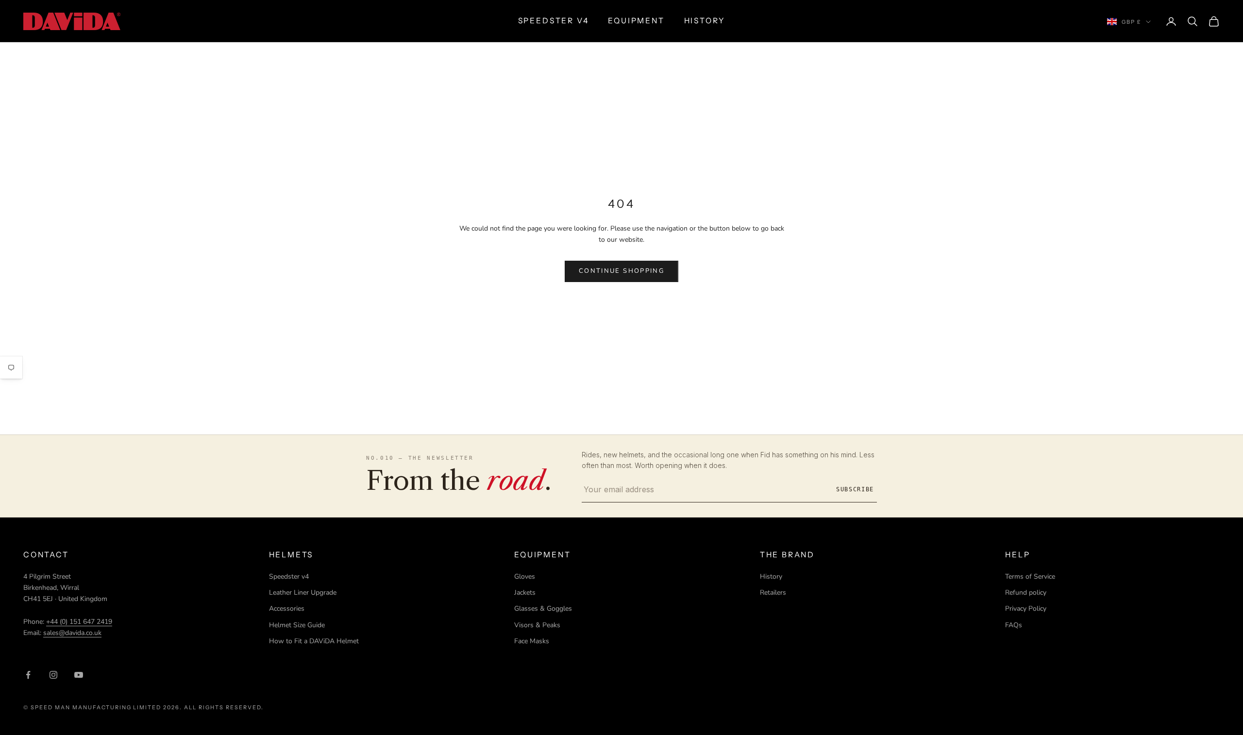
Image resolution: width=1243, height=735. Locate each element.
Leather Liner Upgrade (302, 592)
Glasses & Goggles (543, 608)
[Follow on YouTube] (79, 675)
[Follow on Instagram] (53, 675)
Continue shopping (621, 271)
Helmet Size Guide (297, 625)
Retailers (773, 592)
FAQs (1013, 625)
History (771, 576)
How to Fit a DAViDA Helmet (314, 641)
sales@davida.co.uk (72, 632)
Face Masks (531, 641)
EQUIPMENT (636, 20)
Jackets (525, 592)
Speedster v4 (289, 576)
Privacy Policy (1025, 608)
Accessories (286, 608)
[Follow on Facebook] (28, 675)
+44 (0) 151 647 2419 (79, 621)
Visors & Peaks (537, 625)
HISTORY (704, 20)
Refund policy (1025, 592)
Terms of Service (1030, 576)
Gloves (524, 576)
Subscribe (855, 489)
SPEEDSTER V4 (553, 20)
